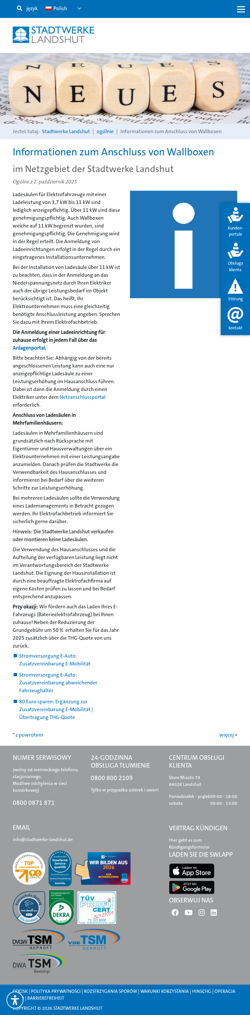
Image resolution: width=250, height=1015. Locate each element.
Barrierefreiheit (45, 998)
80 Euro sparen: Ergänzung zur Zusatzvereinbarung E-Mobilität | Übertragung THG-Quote (56, 709)
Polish (59, 8)
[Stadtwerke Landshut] (53, 34)
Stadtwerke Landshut (66, 131)
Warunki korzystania (165, 991)
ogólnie (105, 131)
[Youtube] (188, 914)
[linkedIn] (213, 914)
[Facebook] (175, 914)
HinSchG (201, 991)
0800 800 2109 (112, 778)
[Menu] (241, 9)
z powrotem (29, 734)
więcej (226, 734)
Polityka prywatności (56, 991)
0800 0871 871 (34, 803)
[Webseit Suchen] (19, 8)
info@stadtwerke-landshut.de (43, 839)
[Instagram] (201, 914)
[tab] (235, 222)
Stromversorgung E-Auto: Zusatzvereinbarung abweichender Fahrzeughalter (58, 682)
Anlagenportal (29, 347)
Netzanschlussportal (82, 397)
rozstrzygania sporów (110, 991)
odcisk (20, 991)
